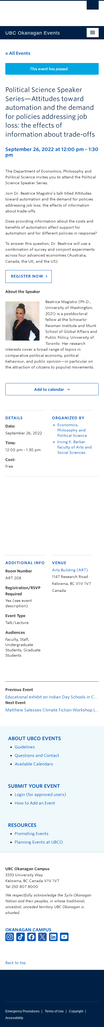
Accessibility (14, 1018)
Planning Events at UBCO (39, 842)
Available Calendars (34, 764)
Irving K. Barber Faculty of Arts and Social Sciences (74, 447)
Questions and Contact (37, 755)
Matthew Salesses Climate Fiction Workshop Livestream (52, 710)
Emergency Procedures (22, 1011)
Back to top (16, 963)
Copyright (76, 1011)
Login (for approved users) (40, 794)
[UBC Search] (93, 6)
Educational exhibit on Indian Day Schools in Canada (52, 697)
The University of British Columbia (38, 11)
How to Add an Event (35, 803)
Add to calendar (49, 389)
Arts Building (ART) (70, 570)
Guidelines (25, 747)
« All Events (17, 53)
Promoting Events (32, 833)
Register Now (27, 276)
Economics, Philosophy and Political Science (72, 430)
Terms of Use (54, 1011)
